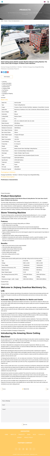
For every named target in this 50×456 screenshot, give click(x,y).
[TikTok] (34, 449)
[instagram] (30, 449)
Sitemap (19, 437)
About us (13, 434)
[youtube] (27, 449)
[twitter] (23, 449)
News (28, 434)
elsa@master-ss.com (33, 454)
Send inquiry (7, 76)
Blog (34, 434)
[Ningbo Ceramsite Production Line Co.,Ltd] (2, 2)
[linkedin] (19, 449)
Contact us (41, 434)
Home (6, 434)
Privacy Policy (28, 437)
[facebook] (16, 449)
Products (22, 434)
